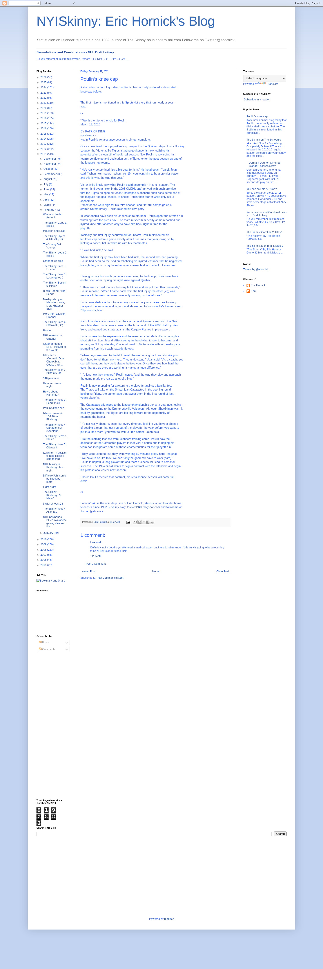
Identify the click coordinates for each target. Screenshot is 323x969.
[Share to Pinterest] (152, 522)
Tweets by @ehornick (256, 269)
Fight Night (49, 487)
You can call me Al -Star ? (262, 189)
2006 (43, 559)
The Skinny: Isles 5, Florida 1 (54, 268)
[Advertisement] (54, 725)
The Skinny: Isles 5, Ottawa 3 (54, 446)
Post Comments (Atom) (110, 577)
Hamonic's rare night (52, 385)
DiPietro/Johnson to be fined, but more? (55, 479)
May (46, 194)
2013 (43, 143)
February (49, 210)
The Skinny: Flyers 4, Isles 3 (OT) (54, 238)
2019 (43, 113)
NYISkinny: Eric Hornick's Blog (125, 21)
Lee (92, 542)
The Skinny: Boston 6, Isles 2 (54, 284)
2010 (43, 539)
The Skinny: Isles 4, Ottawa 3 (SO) (54, 324)
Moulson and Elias (54, 230)
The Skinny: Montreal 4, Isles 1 (265, 245)
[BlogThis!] (139, 522)
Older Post (222, 571)
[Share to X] (144, 522)
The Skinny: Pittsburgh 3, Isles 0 (52, 495)
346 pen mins (51, 378)
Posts (45, 642)
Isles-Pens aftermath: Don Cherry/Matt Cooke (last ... (53, 360)
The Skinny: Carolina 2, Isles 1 (265, 232)
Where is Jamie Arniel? (52, 216)
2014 (43, 138)
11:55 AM (95, 556)
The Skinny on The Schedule (264, 139)
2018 (43, 118)
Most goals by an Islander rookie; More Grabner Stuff (54, 304)
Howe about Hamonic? (51, 393)
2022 (43, 97)
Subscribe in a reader (257, 99)
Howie (47, 330)
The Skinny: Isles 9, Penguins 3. (54, 401)
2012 (43, 149)
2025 (43, 82)
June (47, 189)
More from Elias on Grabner (54, 315)
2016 (43, 128)
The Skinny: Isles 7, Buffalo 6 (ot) (54, 371)
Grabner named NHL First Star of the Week (54, 347)
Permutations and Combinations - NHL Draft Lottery (75, 52)
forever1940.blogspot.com (143, 507)
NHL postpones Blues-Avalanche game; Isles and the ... (55, 522)
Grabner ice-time (53, 260)
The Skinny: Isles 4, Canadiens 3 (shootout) (54, 428)
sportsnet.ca (88, 135)
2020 (43, 108)
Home (156, 571)
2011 (43, 154)
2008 (43, 549)
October (49, 168)
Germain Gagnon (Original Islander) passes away (264, 164)
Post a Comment (96, 563)
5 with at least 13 (53, 503)
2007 (43, 554)
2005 (43, 565)
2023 (43, 92)
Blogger (168, 919)
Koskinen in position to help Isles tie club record (55, 456)
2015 (43, 133)
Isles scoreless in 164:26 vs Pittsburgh (53, 416)
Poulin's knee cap (53, 408)
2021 (43, 102)
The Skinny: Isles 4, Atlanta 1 (54, 510)
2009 (43, 544)
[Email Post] (128, 522)
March (48, 204)
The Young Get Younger (52, 246)
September (50, 174)
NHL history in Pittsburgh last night (53, 467)
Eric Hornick (258, 285)
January (49, 532)
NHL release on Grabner (52, 337)
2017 (43, 123)
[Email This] (135, 522)
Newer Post (88, 571)
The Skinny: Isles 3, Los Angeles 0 (54, 276)
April (47, 199)
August (48, 179)
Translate (272, 84)
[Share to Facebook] (148, 522)
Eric (253, 291)
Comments (48, 649)
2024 (43, 87)
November (50, 163)
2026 (43, 77)
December (50, 158)
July (46, 184)
